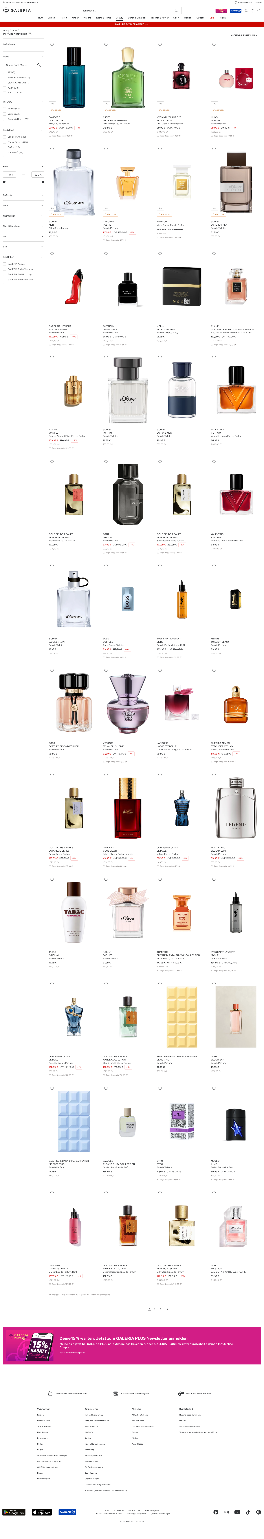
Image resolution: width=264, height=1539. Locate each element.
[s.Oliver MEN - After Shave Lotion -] (74, 182)
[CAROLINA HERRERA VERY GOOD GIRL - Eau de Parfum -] (74, 286)
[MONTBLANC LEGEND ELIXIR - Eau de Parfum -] (236, 808)
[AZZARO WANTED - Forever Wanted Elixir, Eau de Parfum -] (74, 390)
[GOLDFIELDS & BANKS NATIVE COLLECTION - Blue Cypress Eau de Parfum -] (128, 1017)
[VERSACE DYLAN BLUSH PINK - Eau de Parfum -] (128, 704)
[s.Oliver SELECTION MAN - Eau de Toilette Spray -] (182, 286)
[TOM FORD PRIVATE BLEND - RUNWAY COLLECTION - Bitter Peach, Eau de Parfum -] (182, 912)
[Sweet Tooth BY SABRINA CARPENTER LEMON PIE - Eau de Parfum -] (182, 1017)
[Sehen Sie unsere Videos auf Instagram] (227, 1512)
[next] (166, 1309)
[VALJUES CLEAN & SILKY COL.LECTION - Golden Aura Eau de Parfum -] (128, 1121)
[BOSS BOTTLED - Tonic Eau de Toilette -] (128, 599)
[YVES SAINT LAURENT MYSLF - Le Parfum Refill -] (236, 912)
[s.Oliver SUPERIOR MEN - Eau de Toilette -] (236, 182)
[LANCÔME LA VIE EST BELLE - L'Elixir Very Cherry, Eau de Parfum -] (182, 704)
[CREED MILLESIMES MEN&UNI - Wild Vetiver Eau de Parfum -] (128, 78)
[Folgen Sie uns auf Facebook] (216, 1512)
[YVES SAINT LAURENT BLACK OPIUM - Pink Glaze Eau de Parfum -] (182, 78)
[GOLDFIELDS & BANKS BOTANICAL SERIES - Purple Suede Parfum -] (74, 808)
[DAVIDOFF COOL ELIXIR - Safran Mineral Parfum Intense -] (128, 808)
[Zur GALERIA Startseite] (17, 11)
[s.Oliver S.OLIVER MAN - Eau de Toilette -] (74, 599)
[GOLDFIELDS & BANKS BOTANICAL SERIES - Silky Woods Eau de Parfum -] (182, 494)
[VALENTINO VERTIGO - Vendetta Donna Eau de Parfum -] (236, 494)
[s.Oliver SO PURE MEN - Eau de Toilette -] (182, 390)
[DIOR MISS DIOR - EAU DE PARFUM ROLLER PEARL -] (236, 1226)
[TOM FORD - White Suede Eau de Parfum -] (182, 182)
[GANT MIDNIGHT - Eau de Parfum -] (128, 494)
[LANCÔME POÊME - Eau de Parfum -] (128, 182)
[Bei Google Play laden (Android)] (14, 1512)
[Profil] (246, 11)
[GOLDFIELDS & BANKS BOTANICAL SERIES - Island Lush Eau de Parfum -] (74, 494)
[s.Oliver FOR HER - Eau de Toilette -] (128, 912)
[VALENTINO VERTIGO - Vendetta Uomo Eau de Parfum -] (236, 390)
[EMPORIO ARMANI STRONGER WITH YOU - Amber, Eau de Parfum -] (236, 704)
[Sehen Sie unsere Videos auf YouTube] (237, 1512)
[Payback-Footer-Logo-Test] (67, 1512)
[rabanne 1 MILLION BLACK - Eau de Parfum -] (236, 599)
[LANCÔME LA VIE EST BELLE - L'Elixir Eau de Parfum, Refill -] (74, 1226)
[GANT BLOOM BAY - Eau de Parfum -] (236, 1017)
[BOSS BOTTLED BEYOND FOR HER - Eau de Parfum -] (74, 704)
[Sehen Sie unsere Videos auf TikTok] (248, 1512)
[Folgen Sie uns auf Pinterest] (259, 1512)
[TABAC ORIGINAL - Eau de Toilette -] (74, 912)
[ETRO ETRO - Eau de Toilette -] (182, 1121)
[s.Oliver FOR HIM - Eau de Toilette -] (128, 390)
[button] (20, 2)
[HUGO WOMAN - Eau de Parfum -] (236, 78)
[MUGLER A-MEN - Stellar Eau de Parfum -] (236, 1121)
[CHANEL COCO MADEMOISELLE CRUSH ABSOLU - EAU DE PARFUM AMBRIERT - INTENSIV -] (236, 286)
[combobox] (245, 35)
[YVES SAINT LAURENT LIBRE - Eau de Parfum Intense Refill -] (182, 599)
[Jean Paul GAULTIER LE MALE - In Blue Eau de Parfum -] (182, 808)
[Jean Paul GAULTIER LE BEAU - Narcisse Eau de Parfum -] (74, 1017)
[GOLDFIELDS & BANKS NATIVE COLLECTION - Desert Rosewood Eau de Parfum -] (128, 1226)
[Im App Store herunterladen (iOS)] (42, 1512)
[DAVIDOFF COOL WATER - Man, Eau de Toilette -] (74, 78)
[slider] (4, 182)
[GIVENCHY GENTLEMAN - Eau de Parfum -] (128, 286)
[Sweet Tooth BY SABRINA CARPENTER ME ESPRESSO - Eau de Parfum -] (74, 1121)
